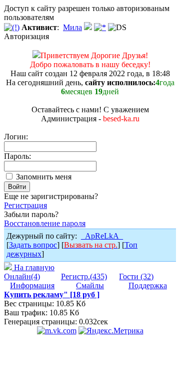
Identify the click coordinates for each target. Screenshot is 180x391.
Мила (72, 27)
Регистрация (25, 205)
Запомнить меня (43, 176)
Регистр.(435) (84, 276)
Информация (32, 285)
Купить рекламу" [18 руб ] (52, 294)
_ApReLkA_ (102, 236)
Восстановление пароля (45, 223)
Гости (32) (136, 276)
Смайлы (90, 285)
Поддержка (147, 285)
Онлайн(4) (22, 276)
